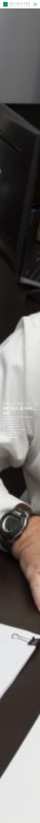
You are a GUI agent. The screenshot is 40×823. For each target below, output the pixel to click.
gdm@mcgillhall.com (11, 432)
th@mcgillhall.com (10, 437)
